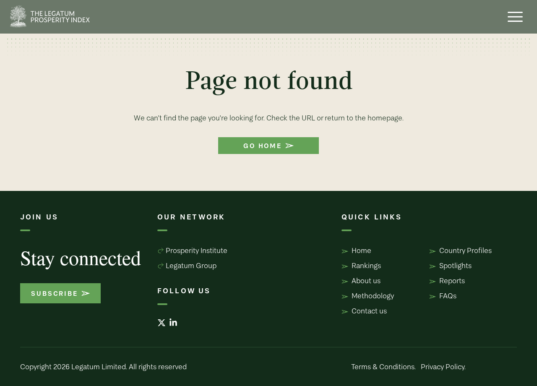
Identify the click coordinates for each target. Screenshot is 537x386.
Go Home (262, 145)
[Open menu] (515, 17)
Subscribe (54, 293)
